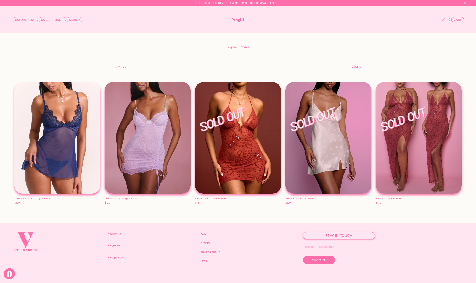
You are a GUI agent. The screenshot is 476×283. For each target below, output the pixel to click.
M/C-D (153, 181)
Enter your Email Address (317, 241)
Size (288, 194)
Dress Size (21, 185)
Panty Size (21, 194)
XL (36, 190)
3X (52, 190)
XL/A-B (178, 181)
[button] (464, 3)
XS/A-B (110, 181)
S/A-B (128, 181)
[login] (443, 19)
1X (41, 190)
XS (17, 190)
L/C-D (169, 181)
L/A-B (161, 181)
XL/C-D (188, 181)
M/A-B (145, 181)
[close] (450, 19)
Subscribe (319, 259)
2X (46, 190)
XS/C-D (119, 181)
